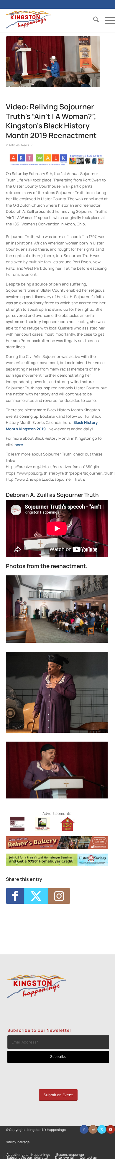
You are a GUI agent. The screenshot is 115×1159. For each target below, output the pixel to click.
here (18, 444)
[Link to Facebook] (84, 1129)
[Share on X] (36, 896)
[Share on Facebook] (15, 896)
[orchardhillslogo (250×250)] (42, 829)
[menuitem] (93, 20)
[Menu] (107, 20)
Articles (14, 145)
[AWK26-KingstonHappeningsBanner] (57, 164)
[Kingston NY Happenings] (49, 20)
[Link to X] (101, 1129)
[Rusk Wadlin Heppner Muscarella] (17, 829)
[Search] (93, 20)
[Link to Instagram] (59, 896)
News (25, 145)
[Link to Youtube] (110, 1129)
